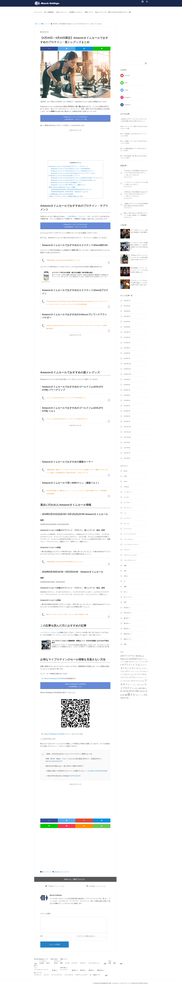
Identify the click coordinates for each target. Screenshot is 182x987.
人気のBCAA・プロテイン (77, 216)
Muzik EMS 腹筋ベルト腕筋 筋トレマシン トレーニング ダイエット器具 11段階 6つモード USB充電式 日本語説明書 (76, 492)
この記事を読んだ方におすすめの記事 (61, 194)
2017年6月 (127, 458)
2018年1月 (127, 421)
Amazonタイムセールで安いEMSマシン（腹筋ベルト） (68, 185)
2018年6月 (127, 395)
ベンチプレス (134, 684)
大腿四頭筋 (141, 691)
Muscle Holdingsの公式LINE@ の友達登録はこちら (75, 685)
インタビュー (128, 492)
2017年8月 (127, 447)
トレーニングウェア (130, 534)
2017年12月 (127, 426)
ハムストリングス (134, 671)
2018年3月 (127, 411)
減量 (125, 586)
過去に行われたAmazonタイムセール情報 (62, 187)
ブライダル (126, 681)
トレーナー (125, 671)
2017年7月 (127, 453)
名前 (41, 936)
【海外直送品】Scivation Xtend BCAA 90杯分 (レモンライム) (64, 561)
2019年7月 (127, 332)
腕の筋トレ (127, 628)
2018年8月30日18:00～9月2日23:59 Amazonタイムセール (69, 191)
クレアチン (127, 502)
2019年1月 (127, 358)
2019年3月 (127, 348)
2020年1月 (127, 316)
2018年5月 (127, 400)
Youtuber (126, 486)
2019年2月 (127, 353)
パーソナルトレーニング (131, 544)
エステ (131, 661)
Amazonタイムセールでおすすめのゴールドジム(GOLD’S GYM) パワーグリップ (76, 178)
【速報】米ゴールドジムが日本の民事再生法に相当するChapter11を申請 (136, 204)
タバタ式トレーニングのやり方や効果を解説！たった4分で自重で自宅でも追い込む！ (139, 283)
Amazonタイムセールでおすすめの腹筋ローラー (66, 182)
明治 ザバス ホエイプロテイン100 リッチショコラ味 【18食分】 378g (67, 614)
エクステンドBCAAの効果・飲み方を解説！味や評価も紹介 (72, 272)
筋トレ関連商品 (49, 12)
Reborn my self (125, 659)
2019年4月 (127, 342)
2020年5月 (127, 311)
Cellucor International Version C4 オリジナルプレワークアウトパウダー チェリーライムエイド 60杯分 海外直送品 (76, 327)
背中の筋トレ (128, 613)
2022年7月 (127, 300)
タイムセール (64, 872)
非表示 (79, 162)
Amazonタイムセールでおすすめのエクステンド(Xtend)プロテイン (72, 171)
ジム (125, 513)
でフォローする (56, 886)
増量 (125, 565)
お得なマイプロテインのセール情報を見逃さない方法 (66, 196)
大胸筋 (136, 691)
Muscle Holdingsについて (41, 959)
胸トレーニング (140, 695)
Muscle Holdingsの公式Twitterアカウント (58, 734)
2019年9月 (127, 321)
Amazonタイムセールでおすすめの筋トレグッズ (64, 175)
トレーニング (38, 12)
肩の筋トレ (127, 607)
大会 (109, 961)
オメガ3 (126, 497)
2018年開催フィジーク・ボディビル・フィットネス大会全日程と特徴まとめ (139, 270)
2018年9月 (127, 379)
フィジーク (139, 677)
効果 (132, 691)
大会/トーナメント (61, 12)
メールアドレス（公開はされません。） (86, 936)
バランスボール (128, 539)
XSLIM (139, 659)
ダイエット (125, 668)
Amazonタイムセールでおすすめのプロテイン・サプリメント (68, 166)
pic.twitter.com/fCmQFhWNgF (98, 771)
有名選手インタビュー (75, 12)
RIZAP (134, 659)
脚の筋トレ (127, 623)
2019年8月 (127, 327)
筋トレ (126, 592)
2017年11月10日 (74, 776)
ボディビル (140, 684)
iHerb (125, 481)
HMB (125, 476)
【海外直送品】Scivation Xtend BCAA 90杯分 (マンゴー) (63, 260)
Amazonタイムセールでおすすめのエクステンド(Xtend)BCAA (70, 168)
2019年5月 (127, 337)
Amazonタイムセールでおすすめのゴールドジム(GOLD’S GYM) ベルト (73, 180)
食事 (125, 644)
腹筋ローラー (128, 639)
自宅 (145, 695)
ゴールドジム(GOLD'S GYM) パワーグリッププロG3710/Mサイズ (65, 397)
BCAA (125, 471)
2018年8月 (127, 384)
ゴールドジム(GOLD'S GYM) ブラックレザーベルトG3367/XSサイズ (66, 419)
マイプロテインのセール (60, 635)
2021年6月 (127, 306)
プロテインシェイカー (130, 555)
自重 (121, 698)
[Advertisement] (75, 147)
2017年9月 (127, 442)
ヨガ (135, 688)
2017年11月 (127, 432)
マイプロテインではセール (49, 632)
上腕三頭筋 (141, 688)
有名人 (126, 576)
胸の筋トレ (127, 618)
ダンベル (126, 523)
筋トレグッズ (46, 872)
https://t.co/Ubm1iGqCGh (54, 761)
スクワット (143, 665)
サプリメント (128, 507)
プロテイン (127, 549)
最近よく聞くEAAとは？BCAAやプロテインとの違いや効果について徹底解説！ (136, 214)
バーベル (142, 671)
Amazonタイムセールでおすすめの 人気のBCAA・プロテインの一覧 (75, 118)
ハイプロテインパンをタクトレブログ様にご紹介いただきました (136, 183)
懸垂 (123, 695)
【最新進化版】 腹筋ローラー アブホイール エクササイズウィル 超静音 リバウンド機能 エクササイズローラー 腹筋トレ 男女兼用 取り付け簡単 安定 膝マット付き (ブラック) (77, 471)
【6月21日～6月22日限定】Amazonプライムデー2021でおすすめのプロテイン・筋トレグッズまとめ (136, 194)
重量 (125, 698)
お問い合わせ (54, 959)
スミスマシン (128, 518)
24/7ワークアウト (127, 656)
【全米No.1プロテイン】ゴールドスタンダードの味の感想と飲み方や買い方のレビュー (139, 257)
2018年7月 (127, 390)
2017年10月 (127, 437)
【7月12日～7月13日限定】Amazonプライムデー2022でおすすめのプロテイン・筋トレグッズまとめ (136, 173)
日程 (125, 571)
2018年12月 (127, 363)
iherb (142, 656)
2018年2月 (127, 416)
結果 (125, 602)
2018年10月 (127, 374)
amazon (57, 872)
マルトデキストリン (130, 560)
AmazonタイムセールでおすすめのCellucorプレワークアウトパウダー (73, 173)
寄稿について (89, 12)
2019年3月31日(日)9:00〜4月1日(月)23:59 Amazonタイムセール (71, 189)
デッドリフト (128, 528)
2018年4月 (127, 405)
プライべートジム (137, 681)
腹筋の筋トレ (128, 634)
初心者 (128, 691)
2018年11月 (127, 369)
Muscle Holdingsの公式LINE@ (54, 678)
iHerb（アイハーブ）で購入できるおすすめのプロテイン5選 (113, 12)
